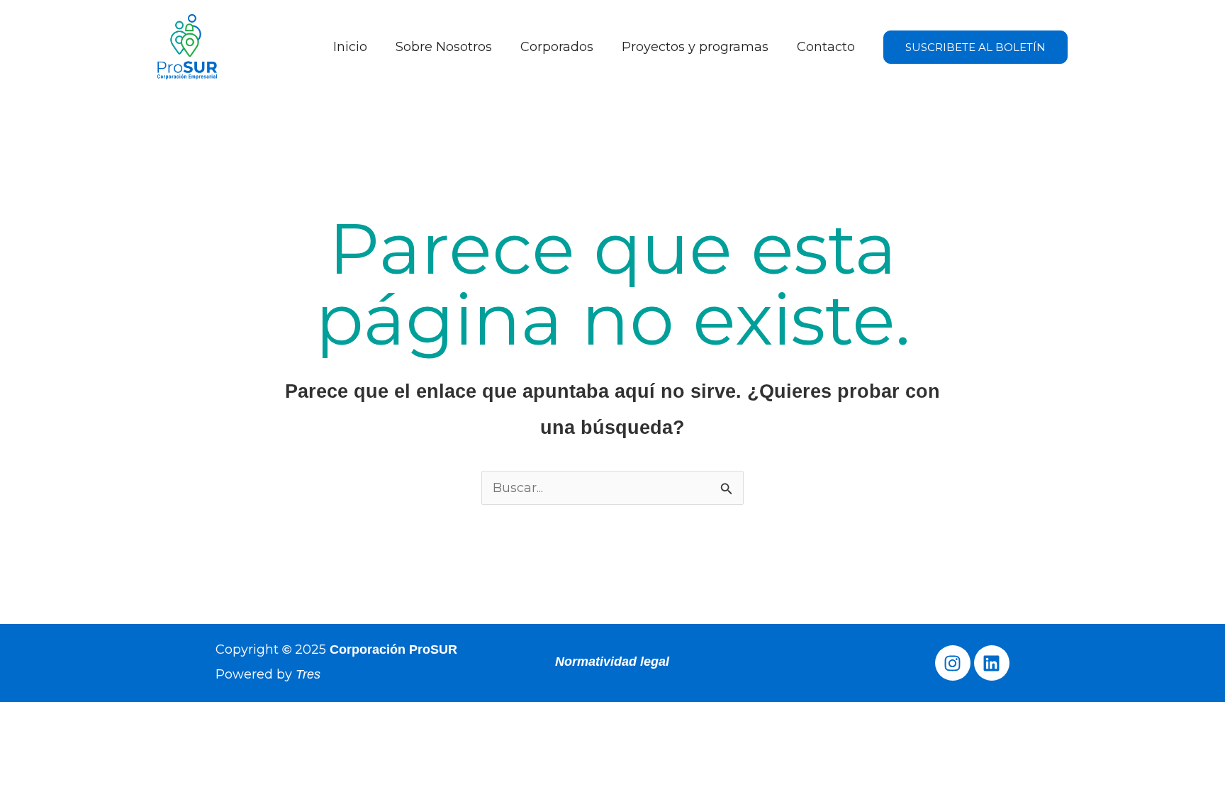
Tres (308, 674)
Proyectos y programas (695, 47)
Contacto (826, 47)
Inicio (350, 47)
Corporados (556, 47)
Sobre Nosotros (444, 47)
